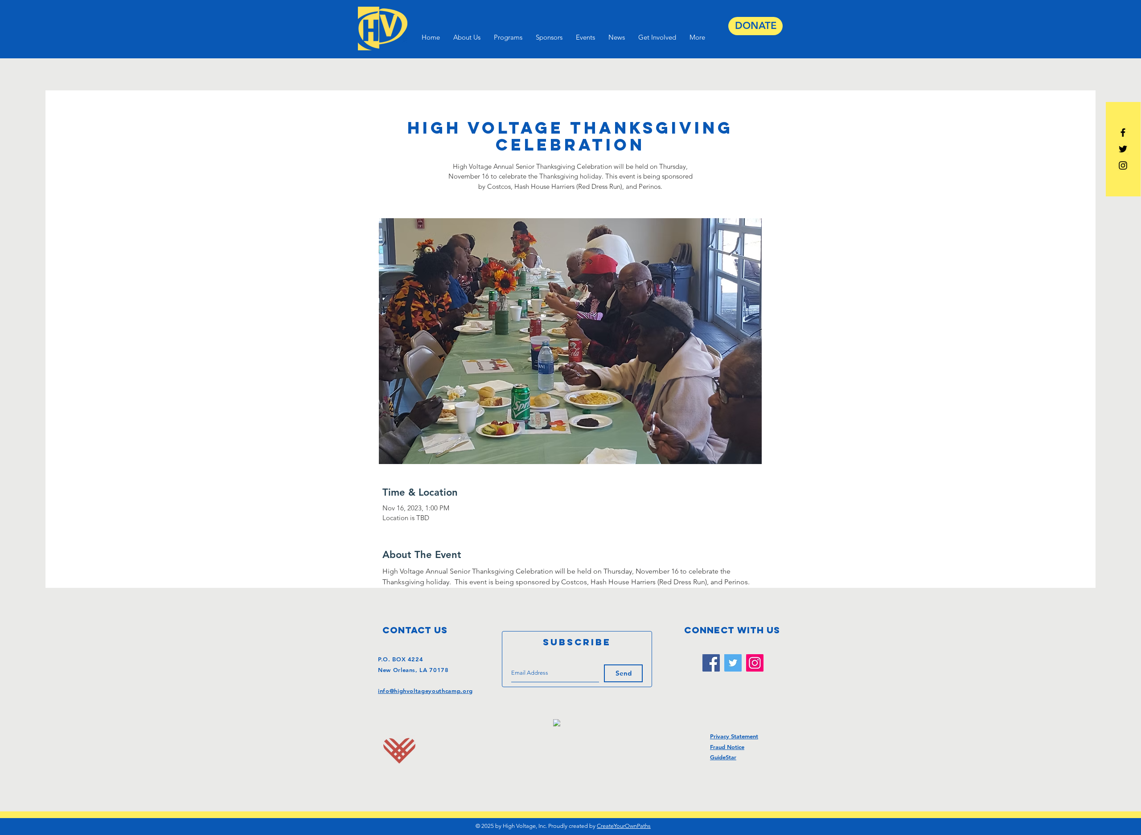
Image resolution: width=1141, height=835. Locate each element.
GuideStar (723, 757)
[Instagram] (754, 663)
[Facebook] (711, 663)
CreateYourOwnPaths (624, 826)
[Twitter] (733, 663)
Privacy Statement (734, 736)
